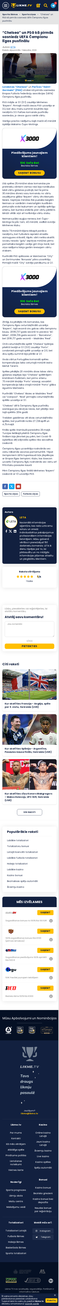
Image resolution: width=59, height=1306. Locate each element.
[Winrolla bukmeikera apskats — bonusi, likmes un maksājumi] (50, 958)
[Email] (18, 486)
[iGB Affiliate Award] (8, 1030)
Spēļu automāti (43, 1167)
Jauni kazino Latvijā (43, 1143)
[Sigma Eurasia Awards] (20, 1030)
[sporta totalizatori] (29, 1087)
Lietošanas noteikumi (16, 1163)
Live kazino (43, 1156)
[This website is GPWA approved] (11, 1280)
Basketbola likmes (16, 1247)
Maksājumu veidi (15, 1207)
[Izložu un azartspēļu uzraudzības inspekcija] (22, 1272)
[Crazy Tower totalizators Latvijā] (50, 939)
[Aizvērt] (54, 1295)
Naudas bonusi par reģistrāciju (43, 1209)
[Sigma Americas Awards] (32, 1030)
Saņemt (45, 912)
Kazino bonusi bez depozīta (43, 1200)
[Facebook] (5, 486)
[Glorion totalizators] (50, 920)
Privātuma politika (16, 1155)
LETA (12, 47)
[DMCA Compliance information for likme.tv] (32, 1280)
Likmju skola (16, 1195)
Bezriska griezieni (43, 1193)
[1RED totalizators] (50, 996)
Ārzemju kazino (15, 887)
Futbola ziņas (30, 494)
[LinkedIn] (15, 531)
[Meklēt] (46, 5)
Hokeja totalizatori (17, 863)
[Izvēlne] (5, 5)
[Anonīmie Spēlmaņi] (42, 1272)
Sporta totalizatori (16, 1253)
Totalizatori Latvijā (16, 1230)
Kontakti (16, 1138)
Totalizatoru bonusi (18, 846)
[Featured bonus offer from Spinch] (38, 6)
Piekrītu (51, 1300)
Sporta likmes (10, 14)
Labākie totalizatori (18, 840)
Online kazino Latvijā (43, 1134)
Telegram (46, 1237)
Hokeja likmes (16, 1242)
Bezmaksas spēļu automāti (22, 881)
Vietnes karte (15, 1170)
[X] (10, 531)
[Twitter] (11, 486)
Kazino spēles (43, 1162)
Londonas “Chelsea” (15, 86)
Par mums (16, 1132)
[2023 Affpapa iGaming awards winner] (47, 1030)
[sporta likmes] (29, 1057)
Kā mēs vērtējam (16, 1144)
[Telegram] (53, 5)
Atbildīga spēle (16, 1149)
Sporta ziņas (29, 14)
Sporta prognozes (16, 1190)
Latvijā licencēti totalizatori (22, 852)
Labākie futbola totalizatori (22, 857)
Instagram (45, 1231)
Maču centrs (16, 1201)
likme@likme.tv (29, 1113)
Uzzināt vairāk (32, 1303)
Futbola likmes (16, 1236)
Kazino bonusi (15, 875)
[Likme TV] (22, 5)
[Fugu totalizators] (50, 977)
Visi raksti (29, 812)
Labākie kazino (15, 869)
